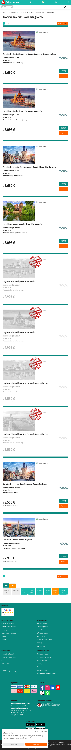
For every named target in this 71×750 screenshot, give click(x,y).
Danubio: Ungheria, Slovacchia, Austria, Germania (22, 111)
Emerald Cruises (23, 12)
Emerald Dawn (7, 58)
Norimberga (13, 233)
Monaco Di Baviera (15, 548)
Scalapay (39, 664)
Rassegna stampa (42, 670)
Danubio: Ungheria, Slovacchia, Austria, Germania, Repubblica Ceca (29, 54)
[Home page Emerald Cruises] (63, 58)
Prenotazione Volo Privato (8, 657)
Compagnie (13, 12)
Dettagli (64, 70)
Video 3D (3, 636)
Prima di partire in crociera (8, 627)
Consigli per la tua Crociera (9, 630)
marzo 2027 (24, 591)
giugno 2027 (47, 591)
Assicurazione (41, 636)
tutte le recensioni (8, 615)
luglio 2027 (55, 591)
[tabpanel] (35, 591)
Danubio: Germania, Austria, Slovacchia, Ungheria (22, 224)
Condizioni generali (42, 627)
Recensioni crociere (42, 654)
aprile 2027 (31, 591)
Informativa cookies (42, 633)
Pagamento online (42, 660)
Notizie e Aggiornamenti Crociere (46, 673)
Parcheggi (39, 643)
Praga (11, 176)
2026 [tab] (6, 585)
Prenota (64, 76)
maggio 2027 (39, 591)
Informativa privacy (42, 630)
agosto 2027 (63, 591)
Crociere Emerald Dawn (37, 12)
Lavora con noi (41, 646)
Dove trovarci (5, 664)
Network (3, 667)
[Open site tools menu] (68, 2)
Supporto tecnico (42, 623)
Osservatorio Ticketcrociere (44, 657)
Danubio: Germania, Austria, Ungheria (18, 539)
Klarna (38, 667)
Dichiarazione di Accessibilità (45, 639)
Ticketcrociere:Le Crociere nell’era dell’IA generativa (11, 671)
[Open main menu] (68, 7)
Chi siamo (4, 660)
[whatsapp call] (43, 2)
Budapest (13, 63)
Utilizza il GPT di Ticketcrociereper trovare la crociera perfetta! (51, 705)
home (4, 12)
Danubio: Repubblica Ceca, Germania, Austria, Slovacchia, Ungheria (29, 167)
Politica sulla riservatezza (41, 731)
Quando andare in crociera (8, 633)
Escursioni (4, 639)
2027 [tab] (12, 586)
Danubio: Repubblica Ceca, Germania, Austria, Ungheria (25, 484)
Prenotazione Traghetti (7, 654)
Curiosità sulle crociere (7, 623)
